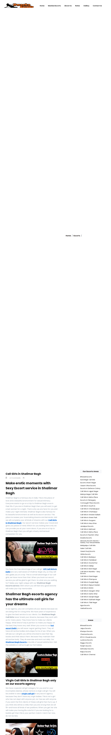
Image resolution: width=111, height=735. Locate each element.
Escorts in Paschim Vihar (89, 535)
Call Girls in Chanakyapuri (89, 509)
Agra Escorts (85, 605)
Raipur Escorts (85, 652)
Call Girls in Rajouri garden (90, 585)
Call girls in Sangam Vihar (90, 591)
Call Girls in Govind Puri (88, 563)
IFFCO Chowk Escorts (88, 637)
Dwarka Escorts (86, 538)
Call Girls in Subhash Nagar (90, 599)
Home (42, 6)
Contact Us (97, 6)
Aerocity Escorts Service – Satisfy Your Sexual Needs (90, 542)
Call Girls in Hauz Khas (88, 523)
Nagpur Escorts (86, 643)
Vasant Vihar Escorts (88, 486)
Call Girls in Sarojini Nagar (89, 597)
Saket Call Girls (85, 548)
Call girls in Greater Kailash (90, 515)
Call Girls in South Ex (87, 506)
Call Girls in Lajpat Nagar (89, 491)
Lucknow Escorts (86, 640)
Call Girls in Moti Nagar (88, 569)
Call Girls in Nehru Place (89, 497)
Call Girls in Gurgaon (87, 520)
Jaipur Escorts (85, 628)
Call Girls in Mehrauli (87, 529)
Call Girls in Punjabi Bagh (89, 582)
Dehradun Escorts (87, 649)
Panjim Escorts (85, 646)
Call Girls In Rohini (86, 588)
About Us (68, 6)
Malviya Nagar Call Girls (89, 494)
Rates (77, 6)
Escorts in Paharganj (87, 500)
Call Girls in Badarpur (88, 557)
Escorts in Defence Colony (90, 488)
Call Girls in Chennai (87, 654)
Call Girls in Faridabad (88, 560)
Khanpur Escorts (86, 631)
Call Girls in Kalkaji (86, 566)
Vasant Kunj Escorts (87, 551)
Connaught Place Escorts (89, 503)
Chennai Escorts (86, 634)
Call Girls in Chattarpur (88, 512)
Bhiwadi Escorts (86, 477)
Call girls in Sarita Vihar (88, 594)
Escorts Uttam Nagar (88, 483)
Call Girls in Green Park (88, 517)
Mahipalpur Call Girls (87, 545)
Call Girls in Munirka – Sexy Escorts (90, 572)
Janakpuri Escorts (86, 526)
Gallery (86, 6)
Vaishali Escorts (86, 608)
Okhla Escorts (85, 554)
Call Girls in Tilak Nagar (88, 602)
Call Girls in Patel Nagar (89, 576)
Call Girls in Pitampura (88, 579)
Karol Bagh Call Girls (87, 480)
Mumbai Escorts (54, 6)
